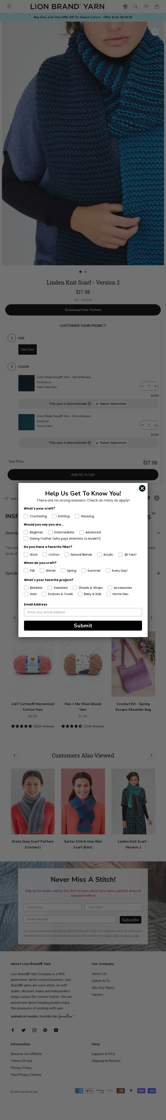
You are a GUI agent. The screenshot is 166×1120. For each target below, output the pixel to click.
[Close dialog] (142, 488)
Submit (83, 625)
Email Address (35, 604)
